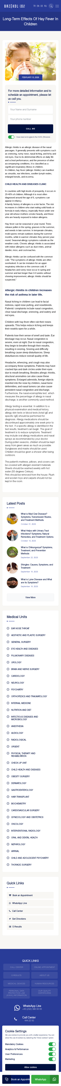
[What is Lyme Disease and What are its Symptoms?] (12, 582)
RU (45, 6)
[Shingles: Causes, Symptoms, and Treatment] (12, 567)
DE (42, 6)
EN (38, 6)
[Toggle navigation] (57, 5)
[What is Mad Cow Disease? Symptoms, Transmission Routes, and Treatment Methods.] (12, 518)
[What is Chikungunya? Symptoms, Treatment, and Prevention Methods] (12, 552)
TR (34, 6)
